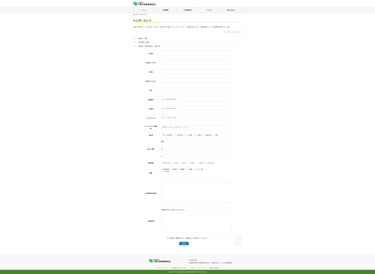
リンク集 (192, 268)
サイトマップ (201, 268)
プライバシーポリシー (234, 32)
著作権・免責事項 (214, 268)
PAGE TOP (365, 264)
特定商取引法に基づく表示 (179, 268)
